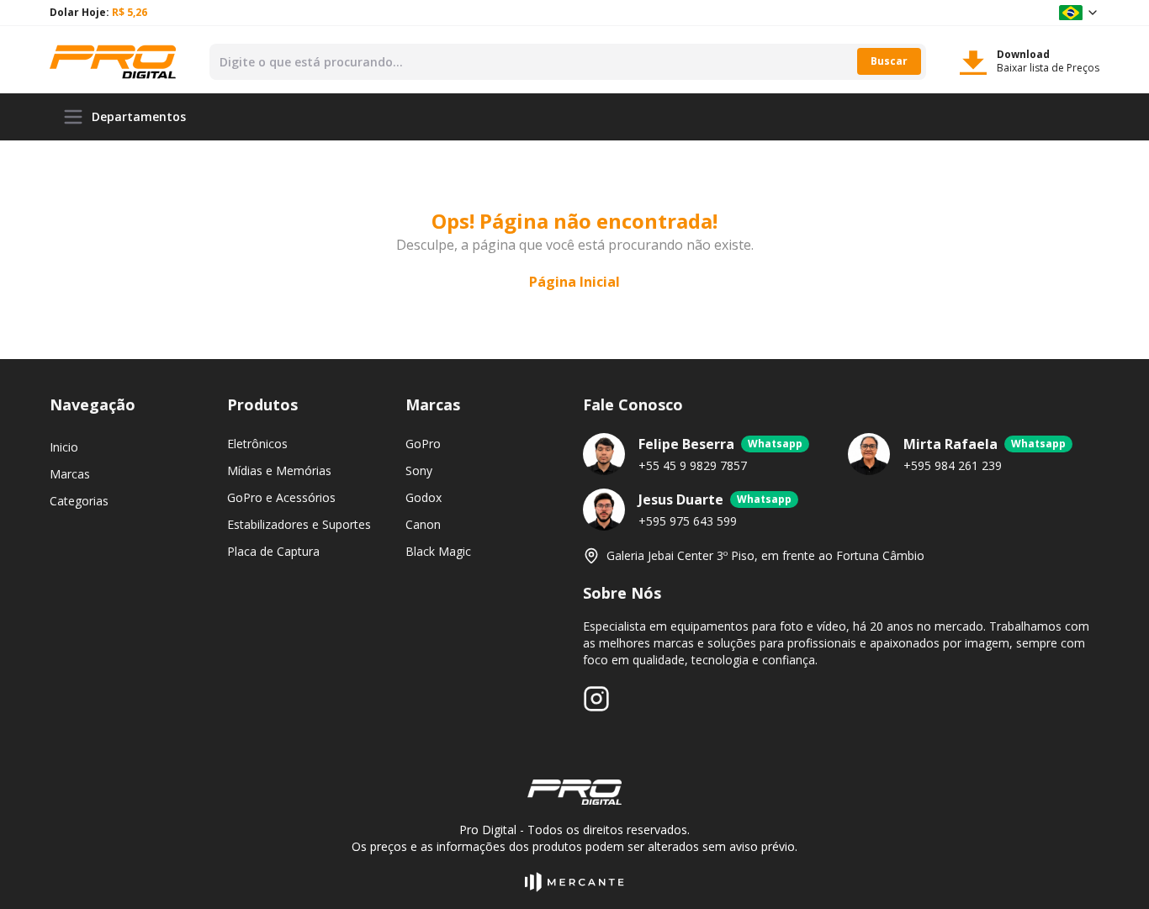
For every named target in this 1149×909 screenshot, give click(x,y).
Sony (418, 470)
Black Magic (438, 551)
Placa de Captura (273, 551)
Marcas (70, 474)
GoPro (423, 444)
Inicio (64, 447)
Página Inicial (574, 281)
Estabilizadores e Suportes (299, 524)
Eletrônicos (257, 444)
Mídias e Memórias (279, 470)
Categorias (79, 501)
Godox (423, 497)
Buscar (889, 61)
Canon (423, 524)
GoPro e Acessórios (281, 497)
